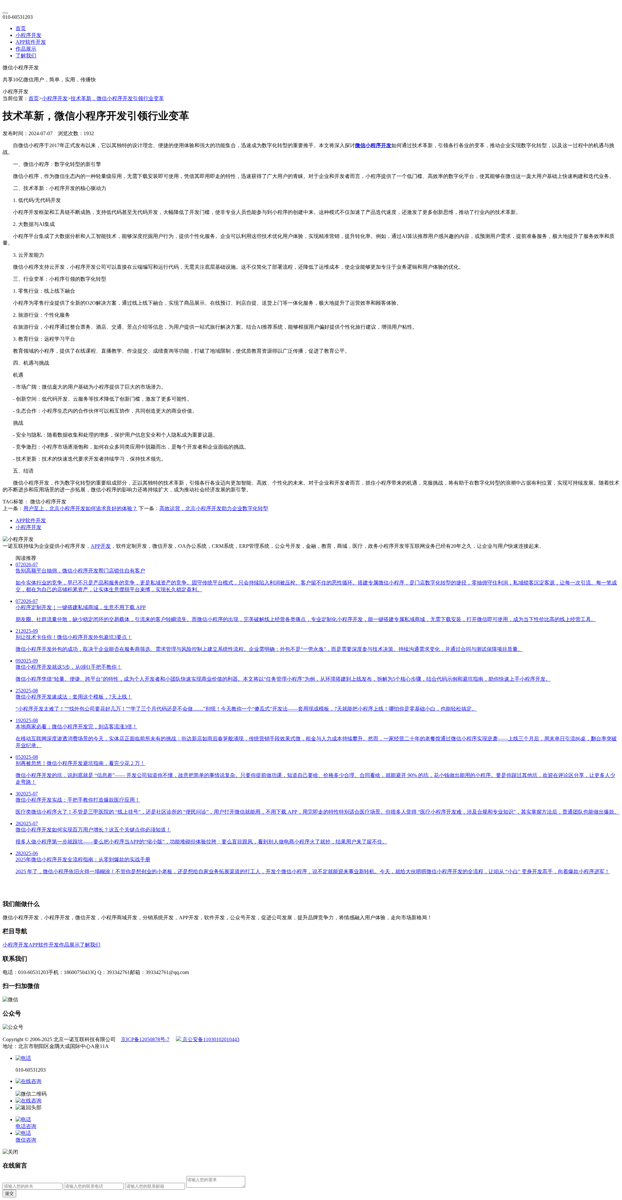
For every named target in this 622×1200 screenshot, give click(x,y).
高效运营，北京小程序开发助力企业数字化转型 (213, 508)
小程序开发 (28, 35)
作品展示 (26, 49)
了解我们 (26, 55)
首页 (21, 28)
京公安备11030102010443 (210, 1039)
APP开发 (101, 546)
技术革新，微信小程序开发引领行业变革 (117, 98)
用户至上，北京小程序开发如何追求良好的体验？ (80, 508)
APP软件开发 (31, 42)
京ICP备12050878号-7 (145, 1039)
